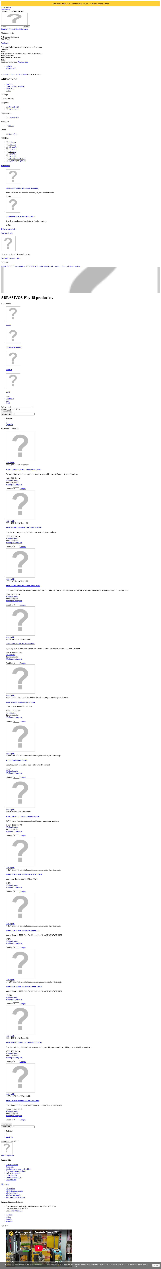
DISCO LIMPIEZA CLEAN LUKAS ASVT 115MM (22, 816)
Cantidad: (9, 489)
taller (52, 266)
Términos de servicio (13, 1177)
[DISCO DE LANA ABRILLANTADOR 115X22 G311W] (20, 1034)
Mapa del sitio (11, 1180)
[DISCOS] (13, 320)
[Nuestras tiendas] (8, 250)
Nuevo (12, 134)
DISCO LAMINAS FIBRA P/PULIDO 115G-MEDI (22, 1101)
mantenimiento (20, 266)
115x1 (12, 142)
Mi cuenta (5, 1184)
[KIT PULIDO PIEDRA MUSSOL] (20, 751)
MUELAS (10, 88)
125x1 (12, 145)
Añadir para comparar (14, 484)
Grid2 (8, 403)
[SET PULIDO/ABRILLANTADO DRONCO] (20, 635)
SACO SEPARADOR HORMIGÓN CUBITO (20, 216)
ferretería (40, 266)
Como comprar (11, 1175)
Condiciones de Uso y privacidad (18, 1169)
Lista (7, 401)
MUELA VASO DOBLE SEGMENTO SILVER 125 (22, 930)
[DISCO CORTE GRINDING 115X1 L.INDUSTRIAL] (20, 577)
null (11, 126)
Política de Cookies (13, 1173)
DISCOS (9, 84)
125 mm (12, 147)
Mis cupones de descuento (15, 1197)
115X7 (12, 152)
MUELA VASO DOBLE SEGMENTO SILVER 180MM (24, 986)
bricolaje (47, 266)
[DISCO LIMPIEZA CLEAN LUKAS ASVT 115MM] (20, 807)
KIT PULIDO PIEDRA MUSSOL (16, 760)
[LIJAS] (13, 387)
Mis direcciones (11, 1193)
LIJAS (8, 91)
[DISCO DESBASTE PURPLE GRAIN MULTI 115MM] (20, 519)
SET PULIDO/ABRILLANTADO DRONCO (20, 644)
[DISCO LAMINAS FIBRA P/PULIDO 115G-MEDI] (20, 1092)
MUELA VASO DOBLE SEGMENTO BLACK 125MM (24, 874)
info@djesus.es (16, 1211)
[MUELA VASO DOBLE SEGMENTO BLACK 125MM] (20, 866)
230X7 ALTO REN (17, 161)
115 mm (12, 149)
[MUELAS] (13, 365)
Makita (4, 266)
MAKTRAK (31, 266)
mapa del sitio (11, 68)
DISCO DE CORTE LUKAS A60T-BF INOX (20, 702)
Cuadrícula (10, 399)
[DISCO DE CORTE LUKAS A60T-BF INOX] (20, 693)
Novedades (5, 166)
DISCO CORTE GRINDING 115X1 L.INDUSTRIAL (23, 586)
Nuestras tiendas (7, 233)
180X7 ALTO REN (17, 159)
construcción (59, 266)
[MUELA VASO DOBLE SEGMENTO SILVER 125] (20, 922)
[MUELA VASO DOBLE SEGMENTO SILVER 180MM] (20, 978)
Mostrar (4, 409)
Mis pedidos (10, 1189)
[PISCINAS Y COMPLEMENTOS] (6, 1153)
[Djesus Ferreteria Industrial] (14, 24)
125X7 (12, 154)
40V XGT (11, 266)
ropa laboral (69, 266)
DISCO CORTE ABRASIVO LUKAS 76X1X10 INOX (23, 469)
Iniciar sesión (6, 7)
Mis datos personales (13, 1195)
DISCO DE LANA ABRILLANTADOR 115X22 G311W (24, 1042)
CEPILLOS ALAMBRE (15, 86)
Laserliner (77, 266)
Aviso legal (10, 1167)
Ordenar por (5, 407)
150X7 (12, 156)
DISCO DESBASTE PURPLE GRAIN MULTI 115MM (23, 528)
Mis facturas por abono (14, 1191)
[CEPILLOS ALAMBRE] (13, 343)
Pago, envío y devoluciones (16, 1171)
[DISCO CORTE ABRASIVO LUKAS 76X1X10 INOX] (20, 461)
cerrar (156, 1265)
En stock (13, 117)
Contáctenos (5, 9)
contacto (9, 66)
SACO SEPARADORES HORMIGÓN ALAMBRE (22, 188)
